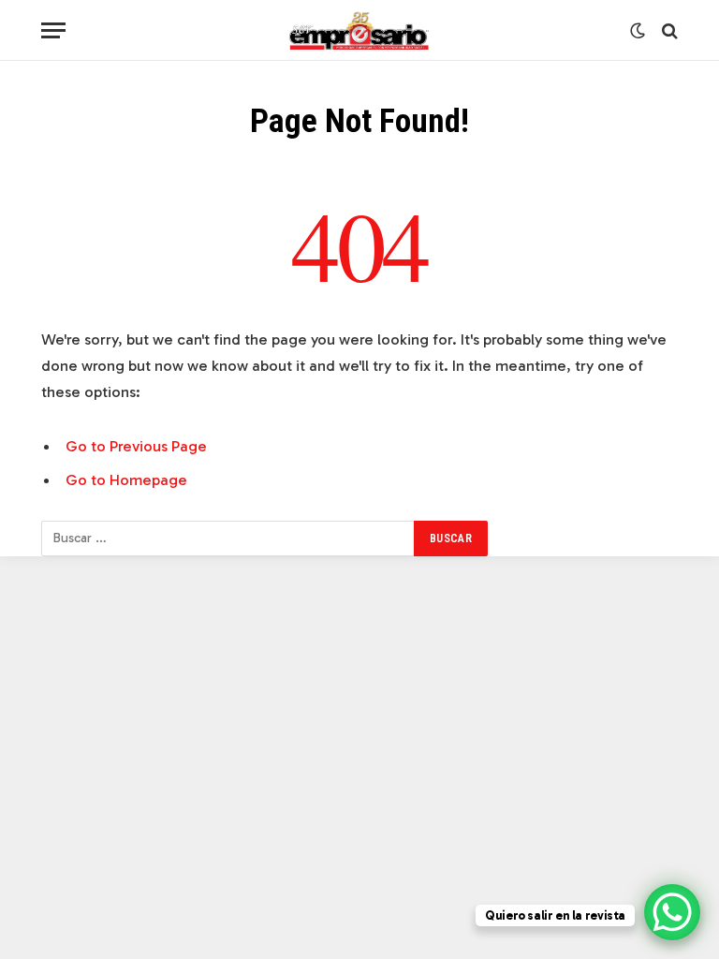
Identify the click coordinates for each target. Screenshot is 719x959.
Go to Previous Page (136, 445)
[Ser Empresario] (360, 30)
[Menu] (53, 30)
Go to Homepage (126, 479)
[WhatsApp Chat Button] (672, 912)
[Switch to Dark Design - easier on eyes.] (637, 30)
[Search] (668, 30)
